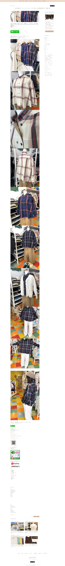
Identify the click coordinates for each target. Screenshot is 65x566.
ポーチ (50, 69)
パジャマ (12, 474)
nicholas (12, 514)
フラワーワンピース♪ (28, 535)
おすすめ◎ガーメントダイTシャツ (15, 535)
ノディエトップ (50, 65)
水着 (11, 479)
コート (45, 62)
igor (45, 56)
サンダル (49, 62)
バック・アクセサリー (14, 475)
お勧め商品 (12, 470)
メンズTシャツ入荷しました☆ (15, 521)
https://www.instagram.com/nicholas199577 (15, 436)
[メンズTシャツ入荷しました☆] (17, 522)
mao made (49, 56)
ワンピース (12, 477)
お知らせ (12, 471)
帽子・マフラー (13, 478)
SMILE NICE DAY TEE (47, 59)
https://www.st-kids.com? (13, 434)
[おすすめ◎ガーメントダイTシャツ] (17, 536)
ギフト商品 (12, 472)
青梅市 (51, 75)
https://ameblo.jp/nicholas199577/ (14, 438)
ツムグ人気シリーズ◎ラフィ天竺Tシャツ (30, 521)
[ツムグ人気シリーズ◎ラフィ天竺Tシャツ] (31, 522)
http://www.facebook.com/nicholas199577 (15, 435)
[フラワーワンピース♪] (31, 536)
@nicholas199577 (12, 33)
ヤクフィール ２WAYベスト (48, 72)
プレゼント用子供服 (46, 44)
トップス (45, 41)
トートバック (46, 65)
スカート (52, 62)
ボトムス (12, 476)
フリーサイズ (46, 69)
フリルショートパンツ (47, 68)
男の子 (48, 75)
